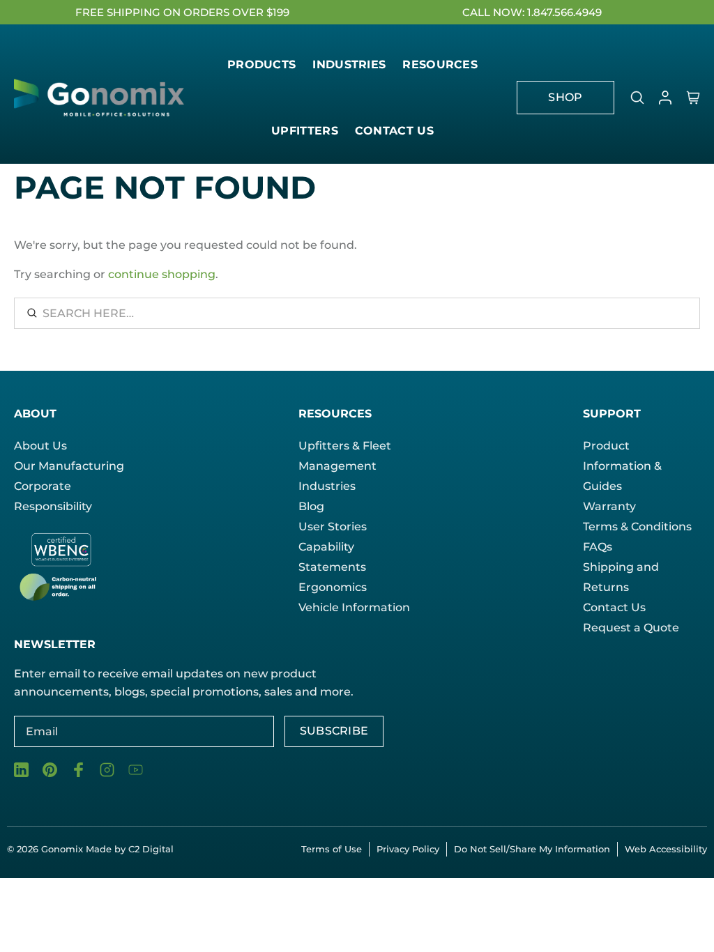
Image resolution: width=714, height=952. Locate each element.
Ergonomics (332, 587)
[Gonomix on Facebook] (78, 769)
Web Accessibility (666, 848)
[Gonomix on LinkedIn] (21, 769)
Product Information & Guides (622, 466)
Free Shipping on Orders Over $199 (182, 12)
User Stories (332, 526)
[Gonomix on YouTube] (135, 769)
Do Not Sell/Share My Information (532, 848)
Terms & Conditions (637, 526)
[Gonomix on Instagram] (107, 769)
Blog (311, 506)
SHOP (565, 97)
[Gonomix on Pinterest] (50, 769)
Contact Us (614, 607)
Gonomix (63, 848)
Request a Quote (631, 627)
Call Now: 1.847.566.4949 (532, 12)
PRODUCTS (261, 64)
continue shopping (161, 274)
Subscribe (334, 730)
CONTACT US (394, 130)
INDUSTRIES (349, 64)
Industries (327, 486)
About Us (40, 445)
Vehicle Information (354, 607)
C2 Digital (151, 848)
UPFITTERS (304, 130)
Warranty (609, 506)
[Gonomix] (101, 98)
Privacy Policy (408, 848)
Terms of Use (331, 848)
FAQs (597, 546)
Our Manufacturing (69, 466)
